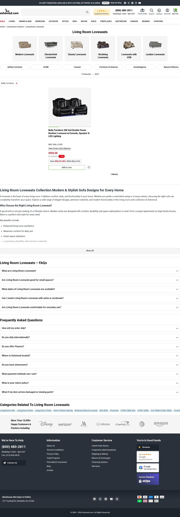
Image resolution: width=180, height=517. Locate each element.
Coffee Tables (143, 410)
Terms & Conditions (55, 450)
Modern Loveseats (24, 54)
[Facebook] (125, 3)
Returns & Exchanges (101, 458)
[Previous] (52, 107)
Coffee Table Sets (127, 410)
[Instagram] (136, 3)
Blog (49, 466)
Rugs (93, 21)
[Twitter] (128, 3)
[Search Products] (87, 12)
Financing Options (100, 462)
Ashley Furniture (14, 67)
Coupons (158, 21)
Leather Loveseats (155, 54)
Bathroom (121, 21)
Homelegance (140, 67)
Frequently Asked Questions (104, 450)
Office (65, 21)
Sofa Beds (103, 410)
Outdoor (53, 21)
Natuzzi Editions (171, 67)
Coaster (77, 67)
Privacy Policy (53, 454)
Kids (75, 21)
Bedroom (40, 21)
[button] (55, 12)
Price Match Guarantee (57, 462)
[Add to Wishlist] (89, 167)
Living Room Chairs (43, 410)
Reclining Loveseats (103, 56)
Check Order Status (100, 446)
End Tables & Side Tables (161, 410)
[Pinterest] (132, 3)
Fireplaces (106, 21)
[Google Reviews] (148, 456)
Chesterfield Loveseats (51, 56)
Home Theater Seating (63, 410)
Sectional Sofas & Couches (86, 410)
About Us (51, 446)
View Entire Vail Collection (59, 148)
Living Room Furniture (15, 27)
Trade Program (53, 458)
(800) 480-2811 (14, 447)
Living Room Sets (7, 410)
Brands (146, 21)
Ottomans (114, 410)
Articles (50, 470)
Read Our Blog (116, 3)
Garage (134, 21)
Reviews (146, 447)
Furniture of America (108, 67)
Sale (2, 21)
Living (12, 21)
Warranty (96, 466)
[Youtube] (139, 3)
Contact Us (12, 463)
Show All (90, 250)
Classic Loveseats (77, 54)
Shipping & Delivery (100, 454)
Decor (84, 21)
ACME (46, 67)
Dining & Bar (25, 21)
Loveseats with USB (129, 56)
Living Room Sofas (25, 410)
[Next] (87, 107)
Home (2, 27)
